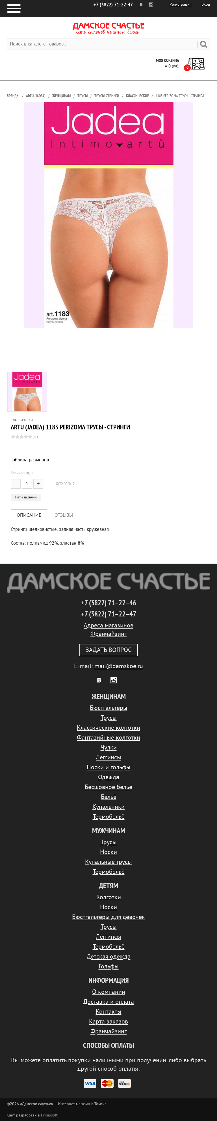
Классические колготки (108, 727)
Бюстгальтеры (108, 708)
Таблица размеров (30, 459)
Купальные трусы (108, 862)
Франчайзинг (108, 634)
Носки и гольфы (109, 767)
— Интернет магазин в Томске (57, 1104)
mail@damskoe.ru (118, 666)
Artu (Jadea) (35, 96)
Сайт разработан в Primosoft (32, 1115)
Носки (108, 852)
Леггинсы (108, 757)
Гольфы (109, 966)
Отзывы (64, 515)
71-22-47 (113, 4)
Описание (29, 515)
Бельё (108, 797)
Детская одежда (109, 956)
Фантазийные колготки (108, 737)
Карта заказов (108, 1021)
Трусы (82, 96)
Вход (205, 4)
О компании (108, 992)
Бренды (13, 96)
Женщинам (61, 96)
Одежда (108, 777)
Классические (137, 96)
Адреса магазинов (108, 625)
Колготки (108, 897)
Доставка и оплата (108, 1001)
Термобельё (109, 816)
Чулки (109, 747)
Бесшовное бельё (108, 787)
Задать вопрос (109, 650)
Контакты (108, 1011)
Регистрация (181, 4)
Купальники (108, 806)
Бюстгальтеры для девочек (108, 917)
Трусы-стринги (106, 96)
